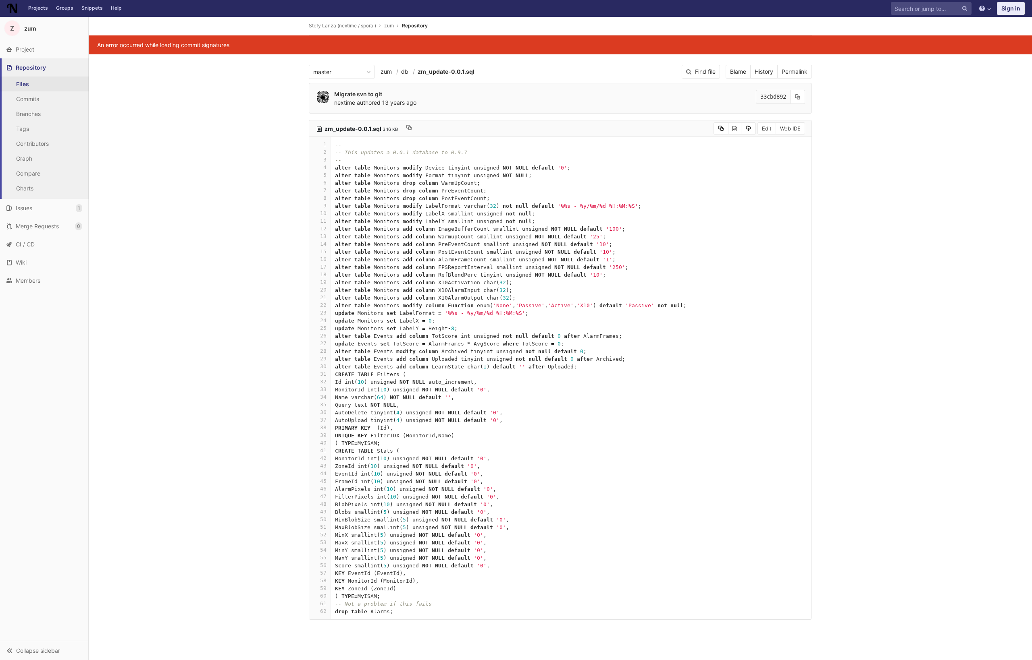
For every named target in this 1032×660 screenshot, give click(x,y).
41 (323, 450)
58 (323, 580)
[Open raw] (734, 128)
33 (323, 389)
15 (323, 251)
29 (323, 359)
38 (323, 427)
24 (323, 320)
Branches (28, 113)
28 (323, 351)
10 (323, 213)
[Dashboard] (12, 8)
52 (323, 535)
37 (323, 420)
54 (323, 550)
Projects (38, 8)
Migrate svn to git (358, 94)
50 (323, 519)
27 (323, 343)
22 (323, 305)
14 (323, 244)
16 (323, 259)
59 (323, 588)
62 (323, 611)
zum (386, 71)
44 (323, 473)
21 (323, 297)
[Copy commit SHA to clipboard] (798, 97)
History (764, 71)
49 (323, 512)
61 (323, 603)
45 (323, 481)
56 (323, 565)
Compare (28, 173)
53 (323, 542)
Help (116, 8)
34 (323, 397)
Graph (24, 158)
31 (323, 374)
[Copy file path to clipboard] (409, 128)
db (404, 71)
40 (323, 443)
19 (323, 282)
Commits (27, 98)
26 (323, 336)
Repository (415, 26)
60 (323, 596)
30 (323, 366)
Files (22, 84)
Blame (738, 71)
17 (323, 267)
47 (323, 496)
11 (323, 221)
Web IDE (790, 128)
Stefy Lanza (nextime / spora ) (342, 26)
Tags (22, 128)
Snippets (92, 8)
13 (323, 236)
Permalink (794, 71)
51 (323, 527)
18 (323, 274)
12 (323, 229)
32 (323, 382)
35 (323, 404)
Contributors (32, 143)
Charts (24, 188)
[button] (44, 650)
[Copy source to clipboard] (721, 128)
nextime (344, 102)
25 (323, 328)
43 (323, 466)
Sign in (1010, 8)
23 (323, 313)
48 (323, 504)
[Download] (748, 128)
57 (323, 573)
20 (323, 290)
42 (323, 458)
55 (323, 557)
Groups (64, 8)
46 (323, 489)
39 (323, 435)
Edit (767, 128)
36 (323, 412)
